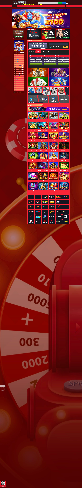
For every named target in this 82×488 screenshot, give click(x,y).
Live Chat (51, 1)
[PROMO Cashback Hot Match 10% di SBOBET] (41, 56)
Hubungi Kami (57, 1)
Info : (14, 7)
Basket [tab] (44, 51)
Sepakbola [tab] (38, 51)
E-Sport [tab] (49, 51)
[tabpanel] (49, 60)
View (65, 45)
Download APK (44, 1)
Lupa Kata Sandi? (64, 1)
